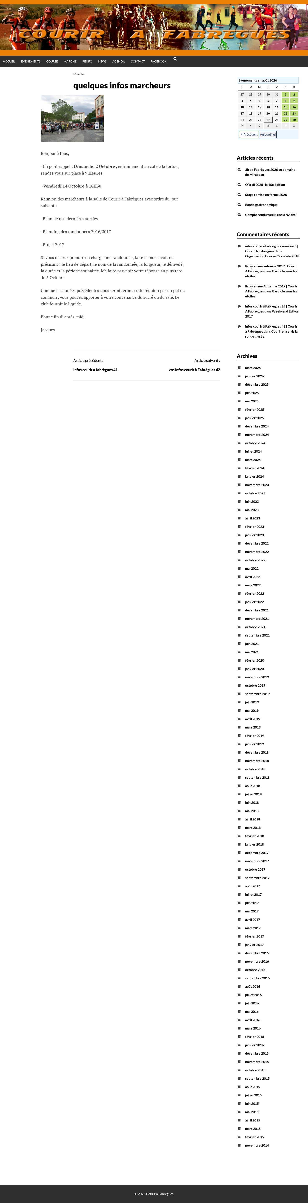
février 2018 (254, 836)
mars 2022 (253, 585)
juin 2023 (252, 501)
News (102, 61)
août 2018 (252, 786)
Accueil (9, 61)
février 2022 (254, 593)
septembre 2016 (257, 978)
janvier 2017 (254, 945)
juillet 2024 (253, 451)
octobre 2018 (255, 769)
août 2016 (252, 986)
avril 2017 (252, 919)
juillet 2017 (253, 894)
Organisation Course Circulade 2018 (272, 256)
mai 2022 (252, 568)
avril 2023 (252, 518)
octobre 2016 (255, 970)
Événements (30, 61)
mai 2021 (252, 652)
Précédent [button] (250, 134)
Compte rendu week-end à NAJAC (270, 215)
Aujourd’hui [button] (268, 134)
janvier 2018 (254, 844)
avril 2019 (252, 719)
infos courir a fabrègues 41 (95, 369)
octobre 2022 (255, 560)
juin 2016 (252, 1003)
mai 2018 (252, 811)
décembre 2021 (257, 610)
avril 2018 (252, 819)
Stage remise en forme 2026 (266, 194)
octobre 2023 (255, 493)
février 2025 (254, 409)
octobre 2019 (255, 685)
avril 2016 (252, 1020)
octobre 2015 (255, 1070)
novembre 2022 (257, 552)
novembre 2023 (257, 485)
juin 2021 (252, 644)
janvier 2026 (254, 376)
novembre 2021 (257, 618)
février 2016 (254, 1036)
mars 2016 (253, 1028)
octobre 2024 (255, 443)
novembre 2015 (257, 1062)
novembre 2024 (257, 434)
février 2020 (254, 660)
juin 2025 (252, 393)
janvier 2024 (254, 476)
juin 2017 (252, 903)
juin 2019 (252, 702)
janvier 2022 (254, 602)
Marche (70, 61)
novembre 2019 (257, 677)
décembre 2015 (257, 1053)
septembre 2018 (257, 777)
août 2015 (252, 1087)
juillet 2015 (253, 1095)
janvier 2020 (254, 669)
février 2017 (254, 936)
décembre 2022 (257, 543)
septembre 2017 (257, 878)
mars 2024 (253, 460)
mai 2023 (252, 510)
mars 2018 (253, 827)
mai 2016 (252, 1011)
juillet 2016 (253, 995)
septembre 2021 (257, 635)
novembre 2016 (257, 961)
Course (52, 61)
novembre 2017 (257, 861)
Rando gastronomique (261, 205)
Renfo (87, 61)
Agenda (118, 61)
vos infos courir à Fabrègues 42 (194, 369)
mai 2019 (252, 710)
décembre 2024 (257, 426)
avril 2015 (252, 1120)
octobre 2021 (255, 627)
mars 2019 (253, 727)
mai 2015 (252, 1112)
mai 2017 (252, 911)
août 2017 (252, 886)
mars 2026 (253, 368)
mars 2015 (253, 1128)
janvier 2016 (254, 1045)
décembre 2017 (257, 853)
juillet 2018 (253, 794)
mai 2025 (252, 401)
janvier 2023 (254, 535)
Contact (138, 61)
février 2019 (254, 735)
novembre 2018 (257, 761)
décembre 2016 (257, 953)
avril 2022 (252, 577)
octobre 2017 (255, 869)
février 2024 (254, 468)
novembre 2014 (257, 1145)
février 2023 (254, 526)
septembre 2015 (257, 1078)
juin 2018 (252, 802)
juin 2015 (252, 1103)
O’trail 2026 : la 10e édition (265, 184)
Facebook (159, 61)
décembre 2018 (257, 752)
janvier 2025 (254, 418)
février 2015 (254, 1137)
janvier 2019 (254, 744)
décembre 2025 (257, 384)
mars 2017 (253, 928)
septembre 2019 (257, 694)
